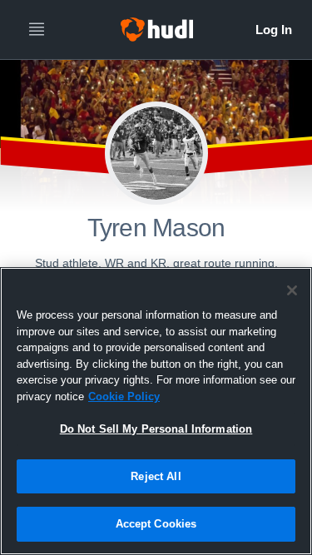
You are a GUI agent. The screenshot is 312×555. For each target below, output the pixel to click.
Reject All (156, 476)
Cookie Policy (124, 396)
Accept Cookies (156, 524)
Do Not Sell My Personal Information (156, 429)
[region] (156, 411)
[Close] (292, 290)
